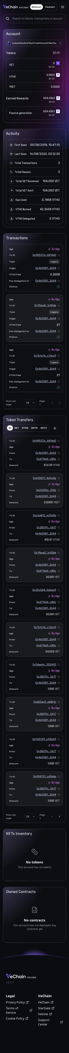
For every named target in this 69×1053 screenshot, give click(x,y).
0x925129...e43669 (44, 739)
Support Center (43, 1022)
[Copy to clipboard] (60, 43)
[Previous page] (52, 402)
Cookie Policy (15, 1018)
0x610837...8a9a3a (44, 478)
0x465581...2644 (45, 268)
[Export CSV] (55, 428)
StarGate (44, 1008)
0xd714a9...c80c (46, 459)
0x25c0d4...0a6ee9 (44, 590)
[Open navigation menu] (62, 6)
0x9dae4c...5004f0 (44, 664)
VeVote (43, 1014)
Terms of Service (12, 1010)
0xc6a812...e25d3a (44, 515)
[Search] (7, 18)
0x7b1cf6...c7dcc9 (45, 355)
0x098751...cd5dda (44, 776)
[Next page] (59, 402)
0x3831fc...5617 (46, 527)
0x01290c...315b (46, 490)
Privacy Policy (15, 1002)
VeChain (43, 1002)
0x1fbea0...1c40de (45, 305)
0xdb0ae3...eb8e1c (44, 702)
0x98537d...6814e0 (44, 255)
